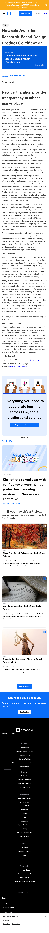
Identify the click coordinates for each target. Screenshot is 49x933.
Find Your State (24, 787)
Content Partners (24, 851)
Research (24, 810)
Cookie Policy (7, 912)
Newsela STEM (24, 755)
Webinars (24, 821)
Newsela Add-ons (24, 779)
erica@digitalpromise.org (19, 366)
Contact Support (24, 874)
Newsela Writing (25, 759)
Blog (24, 817)
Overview (24, 772)
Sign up (38, 13)
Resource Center (24, 798)
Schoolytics (24, 766)
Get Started (24, 802)
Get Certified (24, 836)
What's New (24, 776)
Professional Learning (24, 832)
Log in (45, 13)
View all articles (24, 686)
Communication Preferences (24, 881)
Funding (24, 829)
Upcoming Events (24, 825)
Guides (24, 813)
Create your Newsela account (24, 425)
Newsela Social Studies (24, 751)
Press (24, 855)
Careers (24, 859)
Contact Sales (24, 870)
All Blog (5, 25)
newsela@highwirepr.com (33, 360)
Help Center (24, 877)
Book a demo (25, 13)
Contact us (24, 712)
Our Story (24, 847)
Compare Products (24, 783)
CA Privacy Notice (8, 907)
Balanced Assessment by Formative (24, 763)
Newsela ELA (24, 748)
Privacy (4, 903)
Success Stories (24, 806)
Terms (4, 898)
